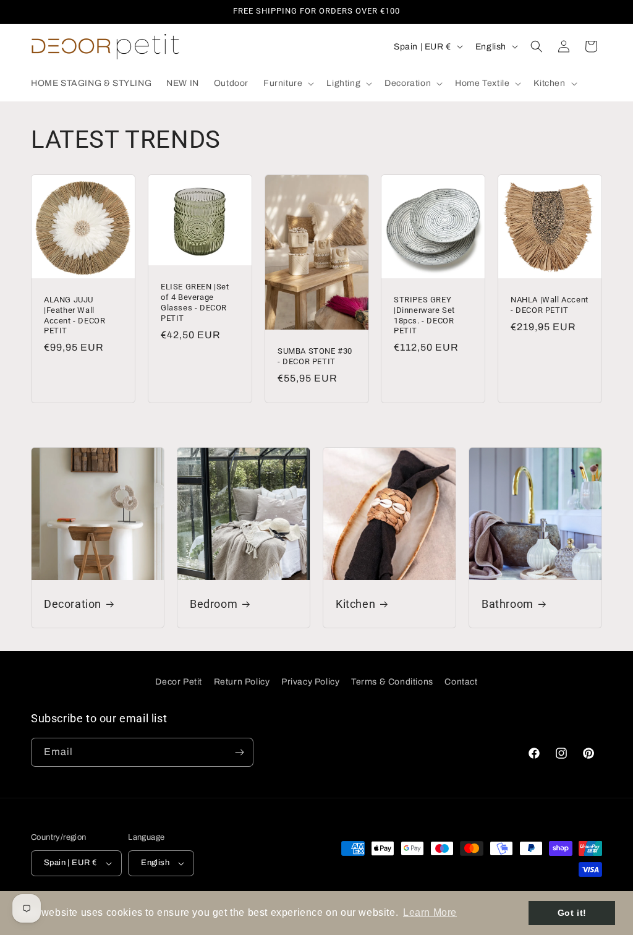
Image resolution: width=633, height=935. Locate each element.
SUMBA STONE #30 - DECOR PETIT (315, 356)
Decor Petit (178, 681)
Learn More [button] (430, 912)
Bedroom (213, 603)
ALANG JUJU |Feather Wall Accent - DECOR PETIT (74, 314)
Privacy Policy (310, 681)
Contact (460, 681)
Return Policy (242, 681)
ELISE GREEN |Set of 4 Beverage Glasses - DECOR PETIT (195, 302)
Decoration (72, 603)
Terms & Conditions (392, 681)
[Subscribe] (239, 752)
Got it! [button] (572, 913)
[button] (287, 83)
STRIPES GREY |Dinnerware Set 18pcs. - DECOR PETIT (424, 314)
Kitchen (355, 603)
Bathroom (507, 603)
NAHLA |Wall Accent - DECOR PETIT (549, 304)
